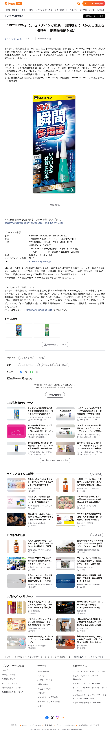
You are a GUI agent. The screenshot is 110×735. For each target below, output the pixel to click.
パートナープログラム (31, 725)
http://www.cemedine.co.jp (39, 310)
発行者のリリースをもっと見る (55, 460)
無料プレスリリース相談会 (48, 701)
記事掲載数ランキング (11, 687)
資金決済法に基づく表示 (88, 725)
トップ (7, 657)
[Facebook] (21, 372)
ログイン (41, 676)
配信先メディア (8, 679)
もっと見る (97, 474)
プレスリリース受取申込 (47, 697)
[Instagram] (57, 717)
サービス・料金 (8, 675)
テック (92, 10)
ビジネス (83, 10)
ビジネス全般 (47, 365)
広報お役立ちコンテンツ (12, 692)
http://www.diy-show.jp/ (40, 261)
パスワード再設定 (44, 680)
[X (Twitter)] (26, 372)
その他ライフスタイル (29, 365)
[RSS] (63, 717)
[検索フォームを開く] (78, 3)
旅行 (31, 10)
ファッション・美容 (43, 10)
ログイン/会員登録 (95, 3)
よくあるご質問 (44, 689)
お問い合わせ (55, 395)
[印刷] (37, 372)
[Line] (31, 372)
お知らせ (41, 693)
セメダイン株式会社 (13, 39)
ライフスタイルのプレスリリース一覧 (30, 657)
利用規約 (48, 725)
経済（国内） (62, 365)
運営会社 (14, 725)
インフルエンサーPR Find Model (86, 683)
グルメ (24, 10)
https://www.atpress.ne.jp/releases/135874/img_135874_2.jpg (34, 223)
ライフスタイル (61, 10)
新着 (8, 10)
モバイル (100, 10)
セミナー (41, 706)
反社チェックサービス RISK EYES (87, 703)
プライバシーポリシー (65, 725)
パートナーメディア (10, 683)
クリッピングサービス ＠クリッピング (89, 671)
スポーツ (73, 10)
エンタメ (16, 10)
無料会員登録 (43, 671)
